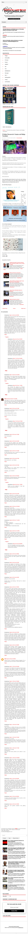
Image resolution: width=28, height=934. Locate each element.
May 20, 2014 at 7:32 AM (14, 450)
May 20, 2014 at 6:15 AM (14, 434)
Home (4, 130)
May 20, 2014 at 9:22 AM (14, 493)
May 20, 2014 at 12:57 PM (14, 530)
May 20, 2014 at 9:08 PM (14, 645)
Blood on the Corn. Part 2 (14, 299)
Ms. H (6, 75)
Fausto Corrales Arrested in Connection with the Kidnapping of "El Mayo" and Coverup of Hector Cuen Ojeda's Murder (16, 862)
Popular (4, 838)
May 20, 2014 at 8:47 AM (14, 458)
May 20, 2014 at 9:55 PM (11, 658)
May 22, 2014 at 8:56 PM (14, 778)
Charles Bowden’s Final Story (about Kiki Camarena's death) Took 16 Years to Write (17, 263)
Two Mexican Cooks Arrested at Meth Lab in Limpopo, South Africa (16, 885)
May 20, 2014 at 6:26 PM (14, 577)
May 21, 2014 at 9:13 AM (14, 724)
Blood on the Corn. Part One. (15, 272)
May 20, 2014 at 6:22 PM (14, 562)
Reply (5, 334)
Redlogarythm (7, 77)
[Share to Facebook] (6, 256)
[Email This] (3, 256)
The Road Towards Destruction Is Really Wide (17, 855)
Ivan (5, 68)
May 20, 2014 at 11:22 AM (15, 520)
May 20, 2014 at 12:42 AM (12, 398)
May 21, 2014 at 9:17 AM (14, 747)
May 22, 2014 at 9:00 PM (14, 796)
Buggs (6, 55)
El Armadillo (7, 57)
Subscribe (14, 910)
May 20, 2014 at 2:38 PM (14, 553)
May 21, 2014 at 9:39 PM (17, 358)
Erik (5, 658)
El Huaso (6, 60)
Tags (9, 838)
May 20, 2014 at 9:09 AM (14, 475)
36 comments (19, 137)
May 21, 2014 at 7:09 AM (14, 681)
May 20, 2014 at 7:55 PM (14, 587)
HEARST (6, 64)
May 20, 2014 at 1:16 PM (17, 385)
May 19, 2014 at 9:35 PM (14, 315)
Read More (19, 277)
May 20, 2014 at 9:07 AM (14, 465)
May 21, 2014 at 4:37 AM (17, 421)
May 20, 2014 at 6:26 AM (14, 441)
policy (6, 50)
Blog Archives (16, 838)
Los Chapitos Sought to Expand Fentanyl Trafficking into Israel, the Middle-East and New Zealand (16, 871)
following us (20, 927)
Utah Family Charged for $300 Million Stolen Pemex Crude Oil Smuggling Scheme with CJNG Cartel (16, 849)
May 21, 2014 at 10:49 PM (14, 757)
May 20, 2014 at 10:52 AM (15, 506)
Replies (7, 337)
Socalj (6, 79)
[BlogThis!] (4, 256)
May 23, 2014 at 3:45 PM (14, 804)
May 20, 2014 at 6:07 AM (14, 408)
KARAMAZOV (7, 70)
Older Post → (23, 308)
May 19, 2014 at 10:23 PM (14, 374)
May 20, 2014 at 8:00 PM (17, 543)
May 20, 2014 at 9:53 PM (17, 339)
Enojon (6, 62)
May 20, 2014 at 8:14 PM (14, 632)
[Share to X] (5, 256)
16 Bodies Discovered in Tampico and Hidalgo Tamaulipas (13, 135)
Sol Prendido (7, 81)
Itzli (5, 66)
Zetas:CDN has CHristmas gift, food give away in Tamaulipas (17, 281)
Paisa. (5, 398)
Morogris (6, 73)
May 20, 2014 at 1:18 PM (17, 484)
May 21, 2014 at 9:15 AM (14, 737)
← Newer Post (4, 308)
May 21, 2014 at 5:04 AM (14, 666)
